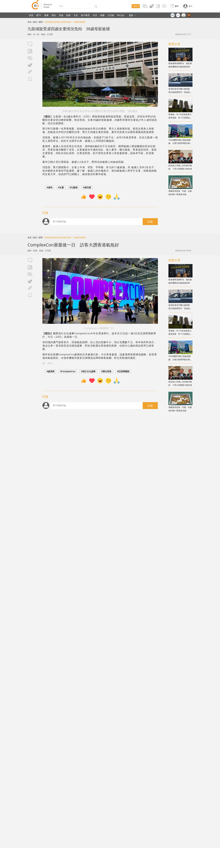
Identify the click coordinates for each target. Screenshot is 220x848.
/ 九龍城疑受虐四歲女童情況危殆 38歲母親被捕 (64, 22)
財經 (68, 15)
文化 (76, 15)
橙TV (38, 15)
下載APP (136, 6)
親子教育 (85, 15)
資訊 (53, 15)
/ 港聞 (39, 22)
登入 (190, 6)
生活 (95, 15)
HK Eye (120, 15)
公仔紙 (110, 15)
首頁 (31, 15)
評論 (61, 15)
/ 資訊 (34, 22)
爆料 (177, 6)
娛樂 (102, 15)
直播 (46, 15)
